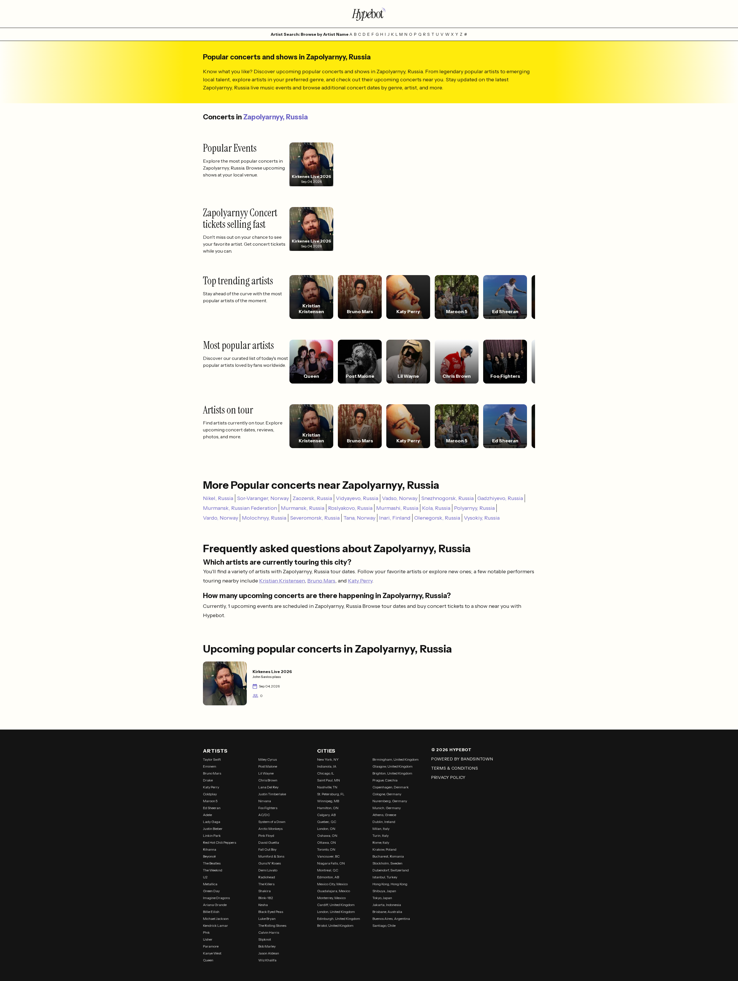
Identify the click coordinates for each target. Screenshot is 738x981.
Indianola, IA (326, 766)
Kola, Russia (436, 508)
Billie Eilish (211, 911)
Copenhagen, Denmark (390, 787)
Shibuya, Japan (384, 891)
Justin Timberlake (272, 794)
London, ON (326, 828)
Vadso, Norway (399, 498)
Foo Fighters (267, 808)
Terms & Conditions (454, 768)
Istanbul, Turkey (384, 877)
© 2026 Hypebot (451, 749)
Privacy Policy (448, 777)
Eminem (209, 766)
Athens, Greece (384, 815)
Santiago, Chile (384, 925)
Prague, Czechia (385, 780)
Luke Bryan (267, 918)
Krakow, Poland (384, 849)
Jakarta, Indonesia (386, 905)
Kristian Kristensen (282, 581)
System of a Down (271, 822)
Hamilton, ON (327, 808)
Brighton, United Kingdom (392, 773)
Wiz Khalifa (267, 960)
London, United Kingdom (336, 911)
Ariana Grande (215, 905)
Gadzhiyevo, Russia (500, 498)
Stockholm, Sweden (387, 863)
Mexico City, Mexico (332, 884)
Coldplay (210, 794)
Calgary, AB (326, 815)
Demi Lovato (267, 870)
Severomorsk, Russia (315, 518)
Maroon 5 (210, 801)
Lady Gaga (211, 822)
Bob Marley (267, 946)
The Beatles (212, 863)
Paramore (211, 946)
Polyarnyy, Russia (474, 508)
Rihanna (209, 849)
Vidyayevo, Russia (357, 498)
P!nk (206, 932)
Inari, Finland (395, 518)
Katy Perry (360, 581)
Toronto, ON (326, 849)
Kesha (263, 905)
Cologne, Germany (386, 794)
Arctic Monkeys (270, 828)
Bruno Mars (321, 581)
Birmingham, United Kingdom (395, 759)
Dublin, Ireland (383, 822)
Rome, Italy (380, 842)
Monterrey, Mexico (331, 898)
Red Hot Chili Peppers (219, 842)
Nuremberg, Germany (389, 801)
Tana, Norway (359, 518)
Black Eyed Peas (270, 911)
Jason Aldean (268, 953)
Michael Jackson (216, 918)
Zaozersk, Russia (312, 498)
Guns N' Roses (269, 863)
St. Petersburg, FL (330, 794)
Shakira (264, 891)
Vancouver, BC (328, 856)
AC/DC (264, 815)
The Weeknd (212, 870)
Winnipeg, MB (328, 801)
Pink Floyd (266, 835)
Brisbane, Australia (387, 911)
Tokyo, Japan (382, 898)
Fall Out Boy (267, 849)
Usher (207, 939)
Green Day (211, 891)
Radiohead (266, 877)
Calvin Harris (268, 932)
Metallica (210, 884)
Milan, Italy (380, 828)
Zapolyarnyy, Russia (275, 117)
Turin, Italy (380, 835)
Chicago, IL (325, 773)
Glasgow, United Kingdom (392, 766)
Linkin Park (212, 835)
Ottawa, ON (326, 842)
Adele (207, 815)
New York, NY (328, 759)
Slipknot (264, 939)
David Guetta (268, 842)
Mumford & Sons (271, 856)
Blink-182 (265, 898)
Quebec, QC (326, 822)
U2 (205, 877)
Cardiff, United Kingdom (336, 905)
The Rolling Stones (272, 925)
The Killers (266, 884)
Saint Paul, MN (328, 780)
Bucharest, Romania (388, 856)
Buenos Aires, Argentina (391, 918)
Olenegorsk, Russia (437, 518)
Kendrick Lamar (215, 925)
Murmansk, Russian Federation (240, 508)
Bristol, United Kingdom (335, 925)
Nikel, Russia (218, 498)
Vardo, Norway (220, 518)
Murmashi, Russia (397, 508)
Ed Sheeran (212, 808)
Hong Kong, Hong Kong (389, 884)
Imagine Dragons (216, 898)
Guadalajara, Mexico (333, 891)
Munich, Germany (386, 808)
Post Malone (267, 766)
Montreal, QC (327, 870)
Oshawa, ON (327, 835)
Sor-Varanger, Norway (263, 498)
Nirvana (264, 801)
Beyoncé (209, 856)
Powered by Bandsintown (462, 759)
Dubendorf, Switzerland (390, 870)
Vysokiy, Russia (482, 518)
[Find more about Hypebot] (369, 14)
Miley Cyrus (267, 759)
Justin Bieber (213, 828)
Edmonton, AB (328, 877)
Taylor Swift (212, 759)
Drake (208, 780)
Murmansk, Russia (302, 508)
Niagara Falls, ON (331, 863)
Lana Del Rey (268, 787)
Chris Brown (267, 780)
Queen (208, 960)
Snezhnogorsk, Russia (447, 498)
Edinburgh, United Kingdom (338, 918)
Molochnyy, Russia (264, 518)
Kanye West (212, 953)
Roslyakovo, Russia (350, 508)
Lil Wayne (266, 773)
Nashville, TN (327, 787)
